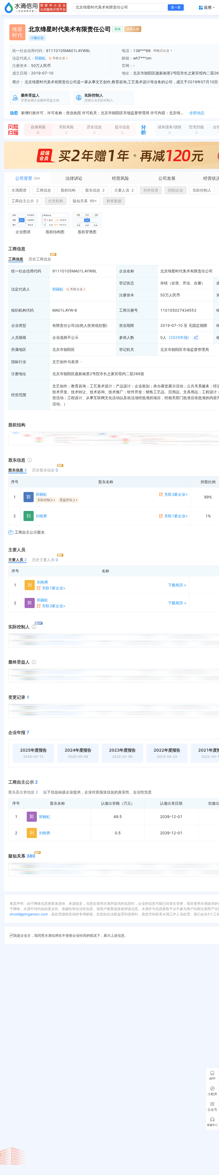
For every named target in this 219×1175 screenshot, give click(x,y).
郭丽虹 (40, 58)
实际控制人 (202, 190)
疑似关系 (85, 201)
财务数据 (114, 201)
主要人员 (124, 190)
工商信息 (43, 190)
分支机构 (55, 201)
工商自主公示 (24, 201)
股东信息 (95, 190)
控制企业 (175, 190)
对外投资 (150, 190)
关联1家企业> (176, 516)
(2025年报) (179, 337)
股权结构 (68, 190)
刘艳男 (41, 516)
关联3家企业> (176, 494)
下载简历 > (177, 585)
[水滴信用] (21, 7)
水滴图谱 (18, 190)
